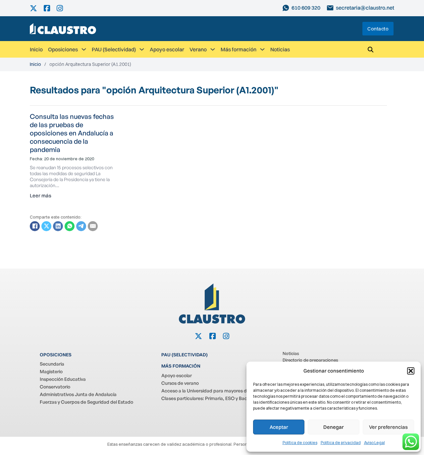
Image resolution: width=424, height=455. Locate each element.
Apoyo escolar (167, 49)
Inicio (36, 49)
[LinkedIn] (58, 226)
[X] (46, 226)
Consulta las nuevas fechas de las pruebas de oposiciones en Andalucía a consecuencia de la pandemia (72, 133)
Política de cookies (300, 442)
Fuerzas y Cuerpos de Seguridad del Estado (86, 402)
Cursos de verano (180, 383)
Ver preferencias (388, 427)
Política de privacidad (341, 442)
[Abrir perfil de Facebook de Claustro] (50, 8)
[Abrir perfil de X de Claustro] (37, 8)
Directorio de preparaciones (310, 360)
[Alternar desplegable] (83, 49)
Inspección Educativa (63, 379)
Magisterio (51, 371)
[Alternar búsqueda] (370, 49)
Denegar (333, 427)
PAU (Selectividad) (114, 49)
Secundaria (52, 364)
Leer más (40, 195)
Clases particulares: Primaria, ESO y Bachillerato (212, 398)
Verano (198, 49)
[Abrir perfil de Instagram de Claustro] (63, 8)
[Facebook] (35, 226)
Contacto (378, 28)
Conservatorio (55, 386)
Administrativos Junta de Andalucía (78, 394)
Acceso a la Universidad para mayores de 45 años (214, 390)
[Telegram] (81, 226)
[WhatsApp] (70, 226)
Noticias (280, 49)
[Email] (93, 226)
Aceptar (279, 427)
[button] (410, 371)
